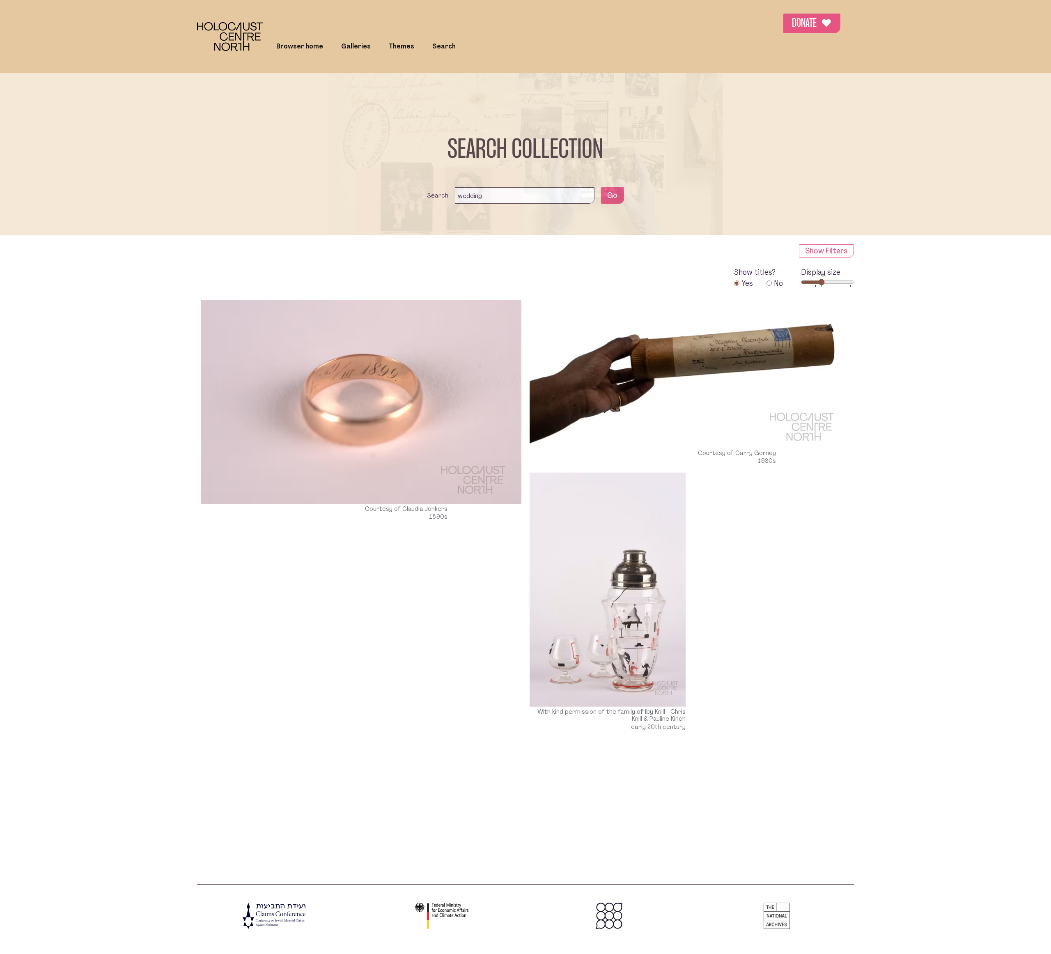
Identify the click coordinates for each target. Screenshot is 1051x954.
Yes (747, 283)
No (778, 283)
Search (444, 46)
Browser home (299, 46)
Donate (812, 24)
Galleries (356, 46)
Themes (401, 46)
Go (612, 195)
